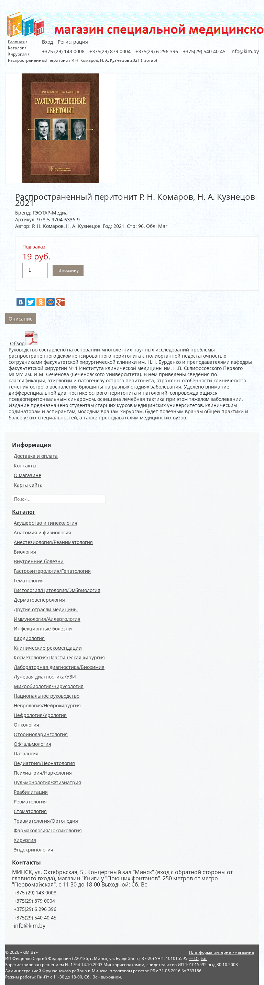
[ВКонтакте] (20, 302)
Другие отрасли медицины (46, 609)
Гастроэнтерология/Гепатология (52, 571)
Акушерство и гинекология (45, 523)
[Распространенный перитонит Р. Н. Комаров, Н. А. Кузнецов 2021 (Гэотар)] (61, 181)
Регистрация (73, 41)
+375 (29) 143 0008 (35, 892)
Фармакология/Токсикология (48, 830)
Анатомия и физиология (42, 532)
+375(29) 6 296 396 (35, 909)
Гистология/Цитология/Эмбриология (57, 590)
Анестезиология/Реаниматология (53, 542)
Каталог (16, 48)
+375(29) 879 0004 (34, 900)
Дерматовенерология (39, 599)
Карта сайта (28, 485)
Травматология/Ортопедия (46, 821)
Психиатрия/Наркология (43, 772)
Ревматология (30, 801)
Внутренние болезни (39, 561)
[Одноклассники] (40, 302)
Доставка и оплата (36, 456)
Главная (16, 42)
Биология (25, 551)
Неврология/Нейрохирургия (47, 705)
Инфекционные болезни (43, 628)
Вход (47, 41)
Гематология (29, 580)
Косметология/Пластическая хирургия (59, 657)
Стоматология (30, 811)
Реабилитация (31, 792)
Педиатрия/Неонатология (44, 763)
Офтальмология (32, 744)
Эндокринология (33, 849)
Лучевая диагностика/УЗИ (45, 676)
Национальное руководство (46, 696)
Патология (26, 753)
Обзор (17, 343)
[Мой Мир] (50, 302)
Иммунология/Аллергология (47, 619)
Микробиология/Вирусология (49, 686)
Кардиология (29, 638)
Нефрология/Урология (40, 715)
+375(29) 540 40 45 (35, 917)
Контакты (25, 465)
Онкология (26, 724)
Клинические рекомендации (48, 648)
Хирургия (17, 54)
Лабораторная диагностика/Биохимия (59, 667)
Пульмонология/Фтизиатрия (47, 782)
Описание (21, 318)
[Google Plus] (60, 302)
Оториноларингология (41, 734)
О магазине (27, 475)
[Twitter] (30, 302)
